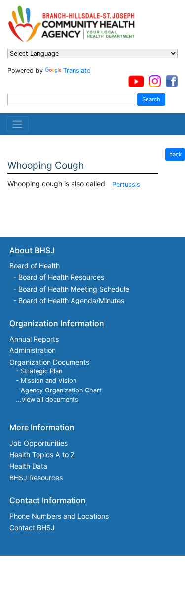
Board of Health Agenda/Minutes (71, 300)
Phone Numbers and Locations (59, 516)
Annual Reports (34, 339)
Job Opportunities (38, 443)
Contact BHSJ (32, 527)
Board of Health (34, 265)
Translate (76, 70)
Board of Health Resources (61, 277)
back (175, 154)
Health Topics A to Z (42, 454)
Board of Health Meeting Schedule (73, 289)
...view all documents (47, 399)
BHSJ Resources (36, 478)
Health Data (28, 466)
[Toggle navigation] (17, 124)
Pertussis (126, 184)
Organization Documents (49, 362)
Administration (32, 350)
